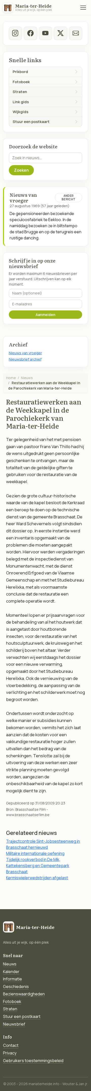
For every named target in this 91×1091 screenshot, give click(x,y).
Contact (10, 1045)
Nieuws (27, 377)
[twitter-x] (60, 33)
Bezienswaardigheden (24, 994)
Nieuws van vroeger (25, 352)
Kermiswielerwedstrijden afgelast (37, 878)
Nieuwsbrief (14, 1024)
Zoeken (21, 170)
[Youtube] (45, 33)
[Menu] (83, 7)
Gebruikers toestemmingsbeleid (33, 1060)
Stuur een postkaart (21, 1016)
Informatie (12, 979)
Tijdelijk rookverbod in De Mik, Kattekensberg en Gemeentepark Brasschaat (37, 865)
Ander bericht (68, 197)
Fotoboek (12, 1001)
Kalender (11, 971)
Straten (10, 1009)
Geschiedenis (16, 986)
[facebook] (30, 33)
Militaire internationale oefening (35, 853)
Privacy (9, 1053)
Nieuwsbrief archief (25, 359)
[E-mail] (75, 33)
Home (11, 377)
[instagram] (15, 33)
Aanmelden (45, 314)
